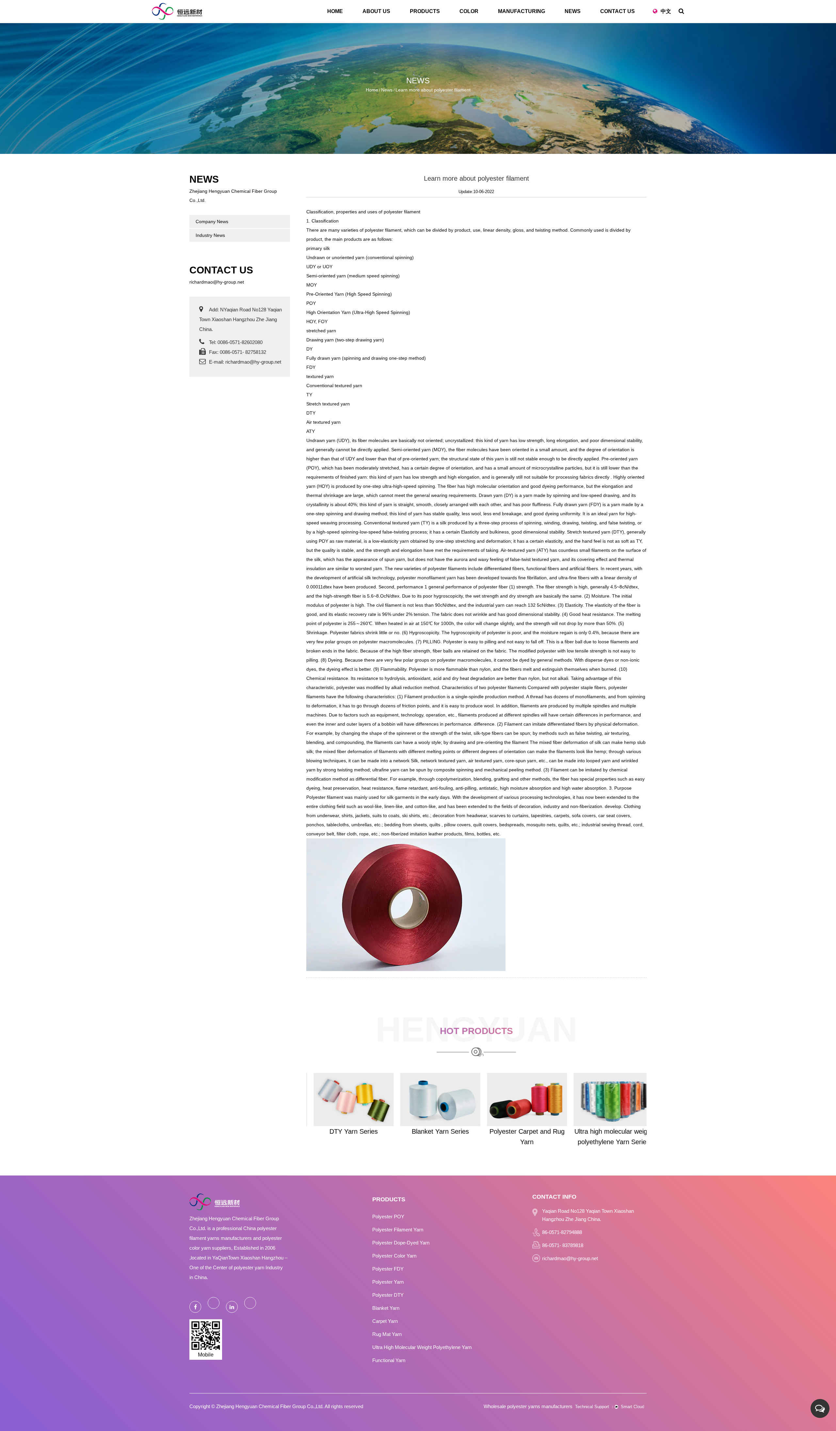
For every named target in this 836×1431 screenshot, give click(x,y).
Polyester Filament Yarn (397, 1229)
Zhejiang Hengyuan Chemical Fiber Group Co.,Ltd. (270, 1406)
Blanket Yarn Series (432, 1131)
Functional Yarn (388, 1360)
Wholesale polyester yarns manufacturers (528, 1406)
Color (468, 11)
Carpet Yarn (385, 1321)
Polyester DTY (388, 1295)
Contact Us (617, 11)
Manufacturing (521, 11)
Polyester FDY (388, 1269)
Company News (212, 221)
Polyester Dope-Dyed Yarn (400, 1242)
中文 (666, 11)
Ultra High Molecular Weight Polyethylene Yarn (422, 1347)
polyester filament (402, 211)
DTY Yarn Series (346, 1131)
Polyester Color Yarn (394, 1255)
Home (335, 11)
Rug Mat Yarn (387, 1334)
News (573, 11)
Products (425, 11)
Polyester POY (388, 1216)
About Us (376, 11)
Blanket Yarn (385, 1308)
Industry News (210, 235)
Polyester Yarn (388, 1282)
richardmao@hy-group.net (216, 282)
